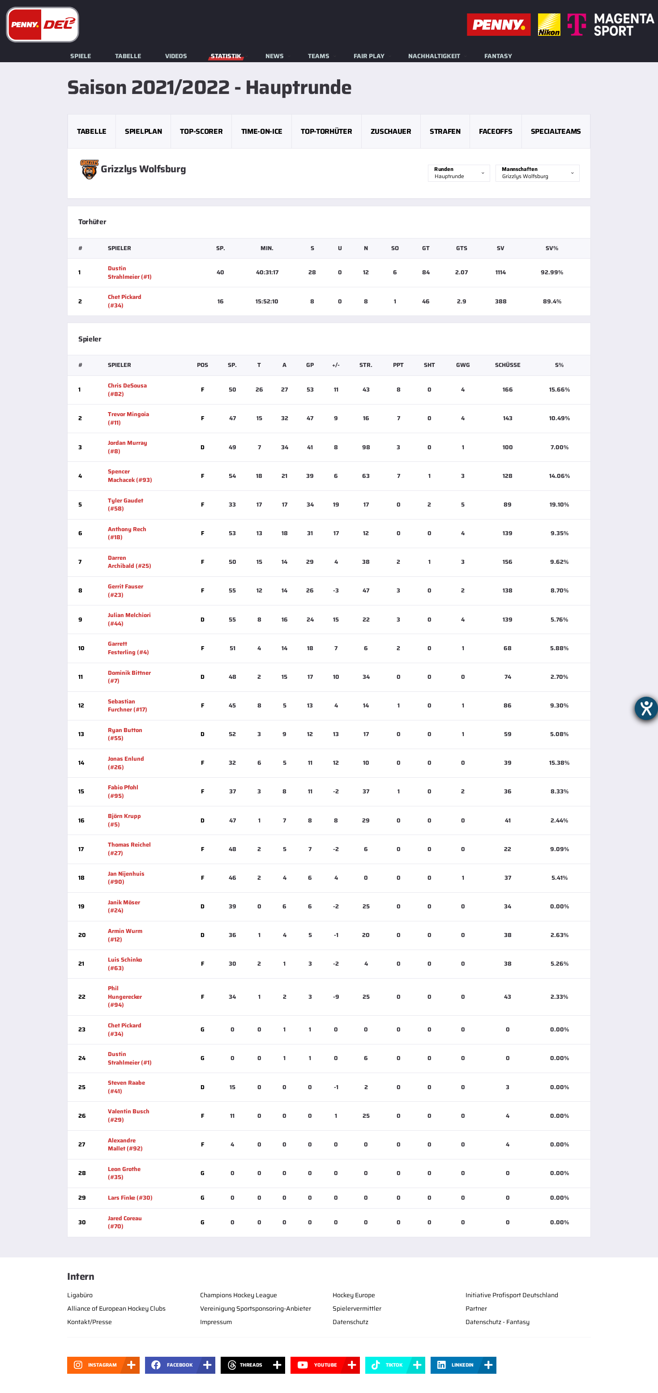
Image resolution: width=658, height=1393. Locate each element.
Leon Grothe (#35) (124, 1173)
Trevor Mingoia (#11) (128, 418)
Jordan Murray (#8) (127, 447)
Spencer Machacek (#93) (130, 476)
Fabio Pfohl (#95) (123, 792)
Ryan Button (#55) (125, 734)
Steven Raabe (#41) (126, 1087)
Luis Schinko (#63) (125, 964)
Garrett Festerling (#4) (128, 648)
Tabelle (128, 56)
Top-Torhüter (326, 131)
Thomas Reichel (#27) (129, 849)
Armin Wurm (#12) (125, 935)
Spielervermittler (357, 1308)
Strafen (445, 131)
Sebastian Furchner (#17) (127, 706)
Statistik (226, 56)
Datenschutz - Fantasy (498, 1322)
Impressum (216, 1322)
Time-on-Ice (261, 131)
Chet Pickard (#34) (124, 301)
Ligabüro (80, 1295)
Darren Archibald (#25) (129, 562)
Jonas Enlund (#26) (126, 763)
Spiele (80, 56)
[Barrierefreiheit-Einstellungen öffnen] (646, 708)
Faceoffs (495, 131)
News (274, 56)
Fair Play (369, 56)
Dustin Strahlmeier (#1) (130, 272)
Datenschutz (350, 1322)
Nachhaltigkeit (434, 56)
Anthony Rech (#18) (127, 533)
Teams (318, 56)
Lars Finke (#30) (130, 1197)
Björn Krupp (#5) (124, 820)
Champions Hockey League (238, 1295)
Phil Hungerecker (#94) (125, 997)
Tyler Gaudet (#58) (125, 505)
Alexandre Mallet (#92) (125, 1145)
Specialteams (556, 131)
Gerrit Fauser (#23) (125, 591)
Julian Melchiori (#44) (129, 619)
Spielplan (143, 131)
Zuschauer (391, 131)
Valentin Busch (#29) (129, 1116)
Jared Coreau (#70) (125, 1222)
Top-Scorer (201, 131)
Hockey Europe (354, 1295)
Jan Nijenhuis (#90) (126, 878)
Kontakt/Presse (89, 1322)
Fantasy (498, 56)
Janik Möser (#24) (124, 907)
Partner (476, 1308)
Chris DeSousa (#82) (127, 390)
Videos (176, 56)
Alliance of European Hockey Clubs (116, 1308)
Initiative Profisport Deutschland (512, 1295)
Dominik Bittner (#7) (129, 677)
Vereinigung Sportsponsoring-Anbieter (255, 1308)
